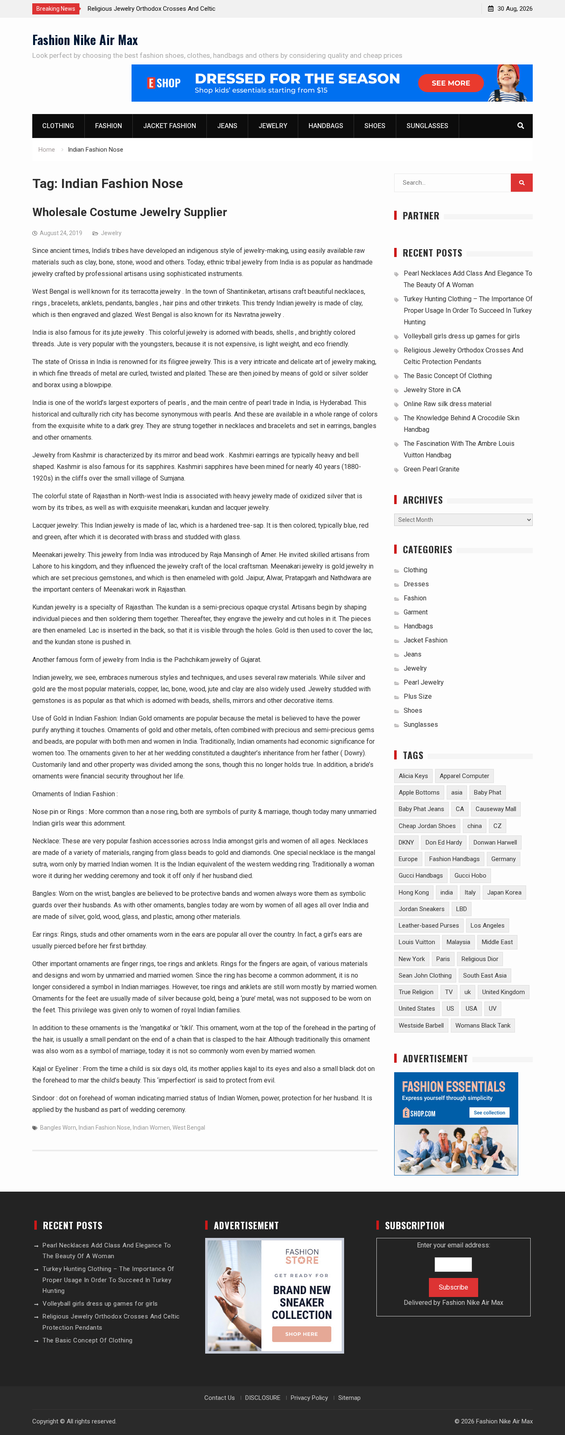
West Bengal (188, 1127)
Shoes (374, 126)
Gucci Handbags (421, 875)
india (447, 892)
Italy (470, 892)
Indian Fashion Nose (104, 1127)
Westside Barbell (421, 1025)
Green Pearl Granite (432, 469)
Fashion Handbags (454, 859)
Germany (503, 859)
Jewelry (273, 126)
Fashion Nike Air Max (85, 39)
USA (471, 1008)
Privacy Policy (309, 1398)
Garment (416, 612)
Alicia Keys (413, 776)
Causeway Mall (496, 809)
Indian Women (151, 1127)
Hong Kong (414, 892)
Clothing (58, 126)
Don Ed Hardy (444, 842)
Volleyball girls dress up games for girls (462, 336)
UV (493, 1008)
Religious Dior (480, 959)
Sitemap (349, 1398)
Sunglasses (427, 126)
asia (456, 792)
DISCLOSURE (262, 1398)
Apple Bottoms (419, 792)
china (474, 826)
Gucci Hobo (470, 875)
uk (467, 992)
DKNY (406, 842)
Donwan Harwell (495, 842)
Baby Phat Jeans (421, 809)
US (450, 1008)
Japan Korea (504, 892)
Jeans (227, 126)
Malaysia (458, 942)
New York (412, 959)
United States (417, 1008)
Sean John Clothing (425, 975)
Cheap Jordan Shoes (427, 826)
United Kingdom (503, 992)
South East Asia (485, 975)
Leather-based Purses (429, 925)
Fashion (108, 126)
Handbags (326, 126)
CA (460, 809)
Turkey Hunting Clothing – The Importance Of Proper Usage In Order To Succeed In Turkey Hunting (468, 310)
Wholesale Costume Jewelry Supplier (129, 212)
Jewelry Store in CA (432, 390)
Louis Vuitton (417, 942)
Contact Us (219, 1398)
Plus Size (418, 696)
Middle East (497, 942)
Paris (443, 959)
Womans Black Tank (482, 1025)
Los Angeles (488, 925)
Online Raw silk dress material (447, 404)
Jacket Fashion (169, 126)
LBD (461, 909)
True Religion (416, 992)
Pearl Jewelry (424, 682)
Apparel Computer (464, 776)
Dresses (416, 584)
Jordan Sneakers (422, 909)
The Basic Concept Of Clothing (448, 376)
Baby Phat (487, 792)
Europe (408, 859)
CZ (497, 826)
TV (449, 992)
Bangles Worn (58, 1127)
